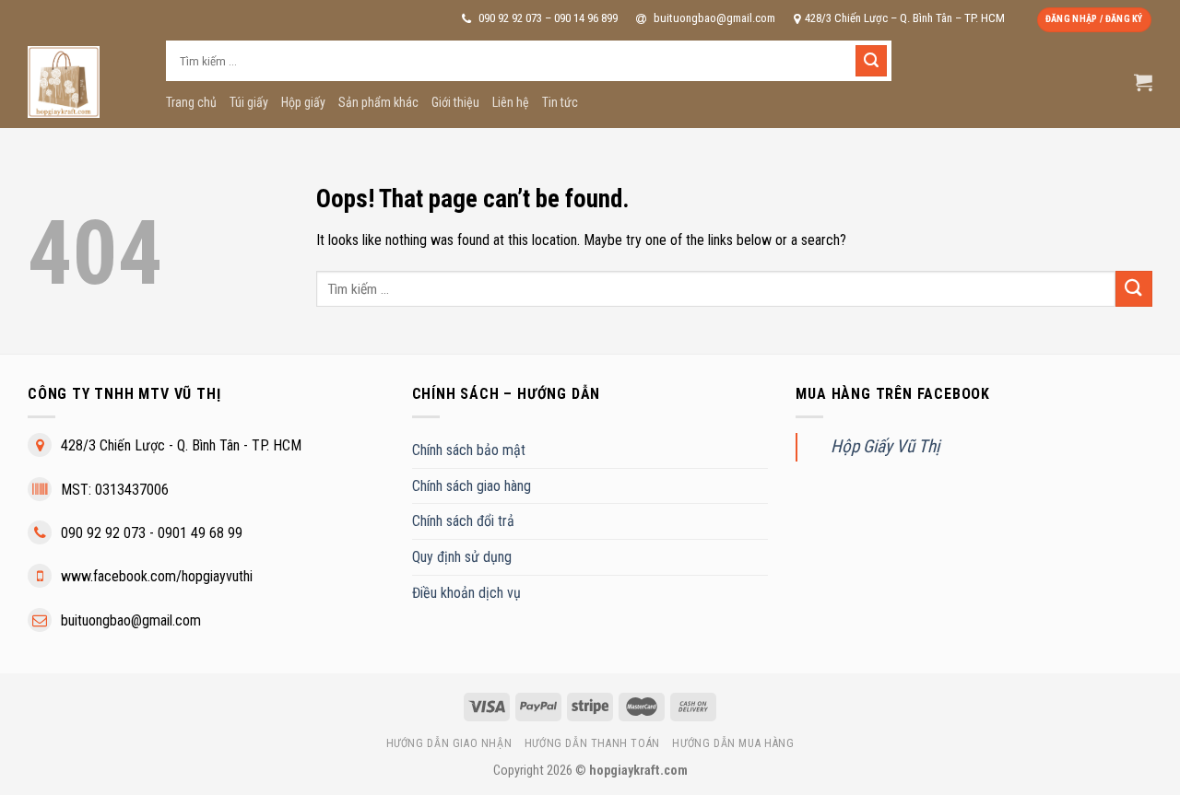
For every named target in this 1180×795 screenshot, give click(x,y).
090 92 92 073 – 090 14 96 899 (547, 18)
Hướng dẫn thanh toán (592, 743)
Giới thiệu (455, 102)
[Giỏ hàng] (1143, 82)
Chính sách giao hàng (471, 486)
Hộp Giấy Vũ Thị (885, 446)
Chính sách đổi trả (463, 521)
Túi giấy (249, 102)
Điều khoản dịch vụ (466, 593)
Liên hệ (510, 102)
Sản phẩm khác (378, 102)
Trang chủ (191, 102)
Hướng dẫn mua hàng (733, 743)
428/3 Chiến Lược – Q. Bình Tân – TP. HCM (905, 18)
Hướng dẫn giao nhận (449, 743)
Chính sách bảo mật (468, 450)
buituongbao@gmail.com (713, 18)
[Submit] (871, 60)
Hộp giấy (303, 102)
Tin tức (560, 102)
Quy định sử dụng (462, 557)
